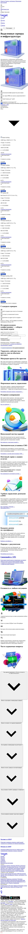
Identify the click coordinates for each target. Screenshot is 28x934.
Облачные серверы (5, 865)
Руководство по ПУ (6, 885)
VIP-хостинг (22, 867)
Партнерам (18, 1)
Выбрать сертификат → (7, 541)
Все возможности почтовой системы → (11, 473)
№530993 (10, 901)
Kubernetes (21, 871)
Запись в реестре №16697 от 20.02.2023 (13, 919)
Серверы (3, 860)
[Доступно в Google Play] (15, 899)
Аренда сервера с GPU (18, 869)
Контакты (3, 861)
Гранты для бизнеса (10, 1)
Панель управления (14, 883)
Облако (2, 856)
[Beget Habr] (14, 894)
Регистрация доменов (19, 868)
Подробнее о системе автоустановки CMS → (12, 453)
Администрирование (6, 154)
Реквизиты (3, 879)
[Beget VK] (14, 888)
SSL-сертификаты (9, 875)
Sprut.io (4, 876)
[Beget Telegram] (14, 893)
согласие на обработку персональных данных (11, 344)
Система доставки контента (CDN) (9, 871)
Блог (12, 885)
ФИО (2, 332)
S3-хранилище (10, 867)
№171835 (3, 903)
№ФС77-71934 (8, 904)
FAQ (21, 887)
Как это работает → (6, 404)
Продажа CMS (15, 873)
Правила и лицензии (11, 879)
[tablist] (14, 348)
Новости (3, 1)
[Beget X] (14, 890)
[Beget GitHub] (14, 891)
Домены (3, 859)
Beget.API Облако (15, 887)
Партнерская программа (7, 863)
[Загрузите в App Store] (5, 899)
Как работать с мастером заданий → (10, 442)
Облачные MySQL (15, 865)
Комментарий (4, 338)
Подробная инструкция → (7, 553)
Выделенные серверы (6, 869)
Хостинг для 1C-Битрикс (7, 868)
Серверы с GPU (5, 104)
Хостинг (3, 857)
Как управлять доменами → (8, 506)
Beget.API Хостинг (5, 887)
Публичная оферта (5, 880)
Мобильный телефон (6, 335)
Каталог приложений (6, 873)
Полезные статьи (22, 885)
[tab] (6, 348)
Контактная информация (16, 881)
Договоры (19, 879)
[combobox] (14, 121)
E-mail (2, 333)
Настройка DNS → (5, 508)
